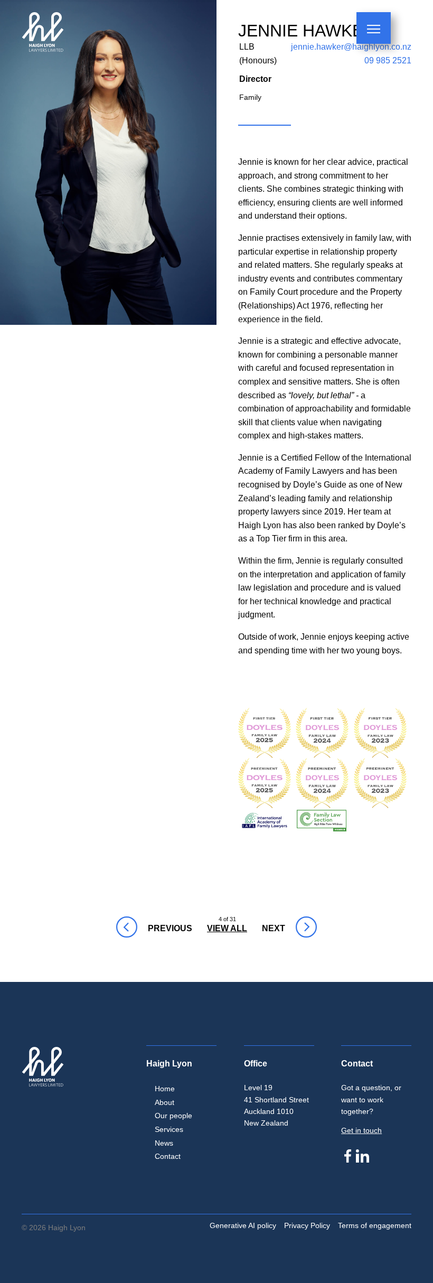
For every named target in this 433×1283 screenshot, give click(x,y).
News (164, 1143)
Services (169, 1129)
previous (125, 928)
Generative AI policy (243, 1225)
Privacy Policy (307, 1225)
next (269, 928)
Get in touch (361, 1130)
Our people (173, 1115)
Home (165, 1088)
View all (227, 928)
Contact (168, 1156)
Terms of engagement (374, 1225)
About (164, 1102)
